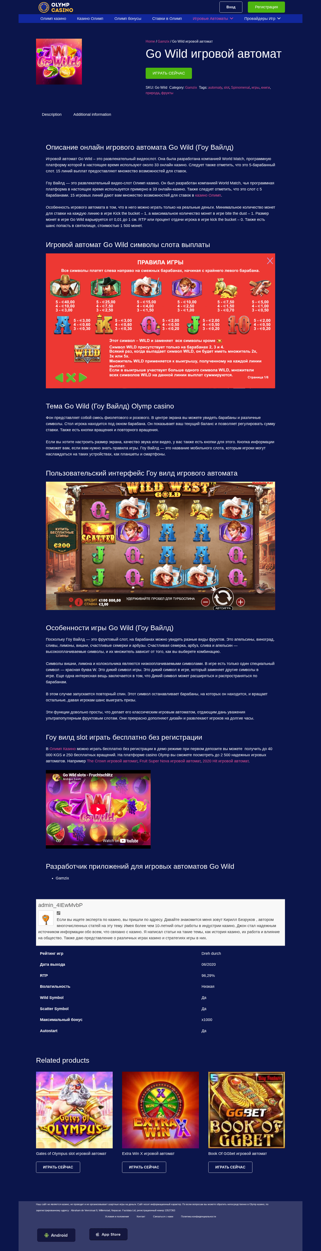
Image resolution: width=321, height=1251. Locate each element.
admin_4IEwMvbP (60, 905)
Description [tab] (52, 114)
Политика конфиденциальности (198, 1216)
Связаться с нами (163, 1216)
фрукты (167, 93)
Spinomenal (240, 87)
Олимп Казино (63, 749)
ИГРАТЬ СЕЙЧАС (169, 73)
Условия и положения (117, 1216)
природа (152, 93)
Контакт (141, 1216)
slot (226, 87)
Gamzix (163, 41)
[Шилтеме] (58, 7)
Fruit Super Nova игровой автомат (170, 761)
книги (265, 87)
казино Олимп (208, 195)
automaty (215, 87)
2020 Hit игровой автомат (226, 761)
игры (255, 87)
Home (150, 41)
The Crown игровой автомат (112, 761)
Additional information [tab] (92, 114)
